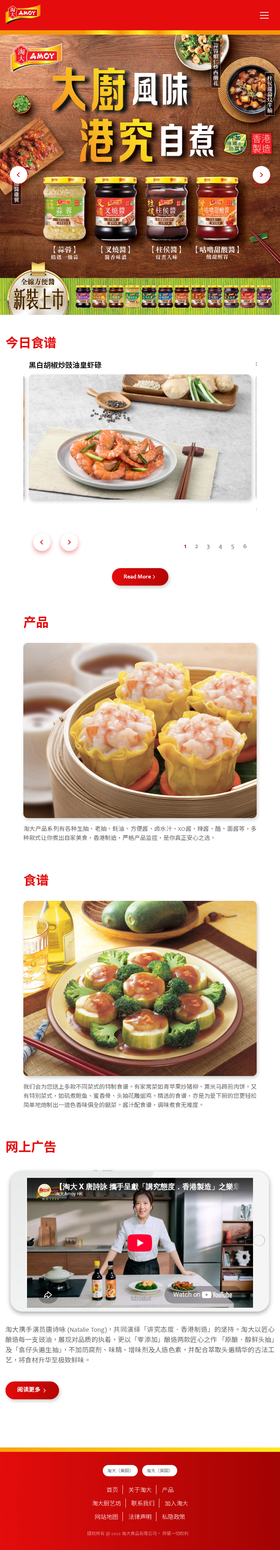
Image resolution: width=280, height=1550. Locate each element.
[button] (18, 175)
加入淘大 (176, 1504)
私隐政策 (173, 1517)
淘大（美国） (120, 1471)
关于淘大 (140, 1490)
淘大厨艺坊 (106, 1504)
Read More (137, 577)
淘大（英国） (160, 1471)
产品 (168, 1490)
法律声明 (140, 1517)
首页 (112, 1490)
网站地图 (106, 1517)
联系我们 (143, 1504)
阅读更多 (29, 1390)
